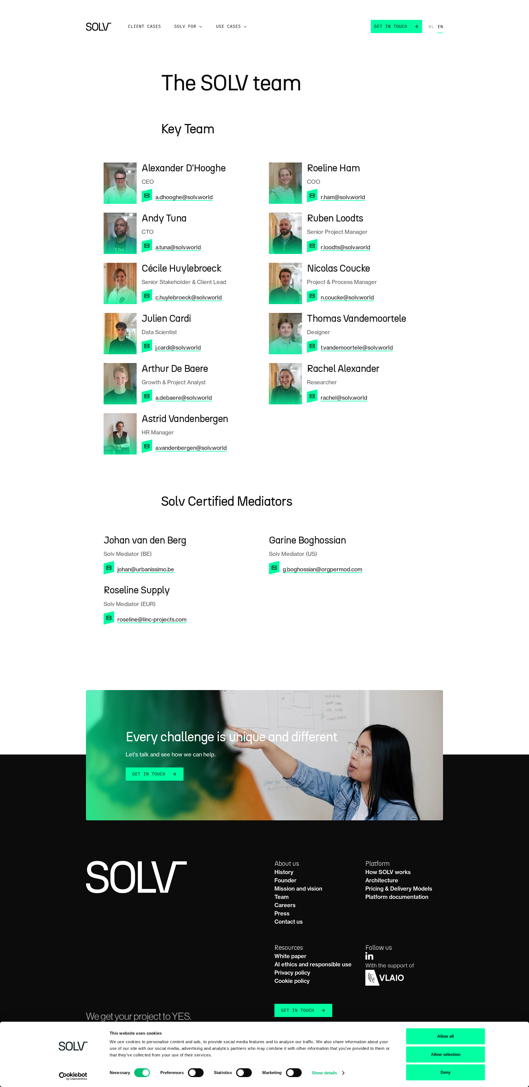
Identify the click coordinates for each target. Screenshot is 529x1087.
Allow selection (445, 1054)
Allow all (445, 1036)
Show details (324, 1072)
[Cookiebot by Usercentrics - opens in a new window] (73, 1076)
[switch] (196, 1072)
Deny (445, 1072)
